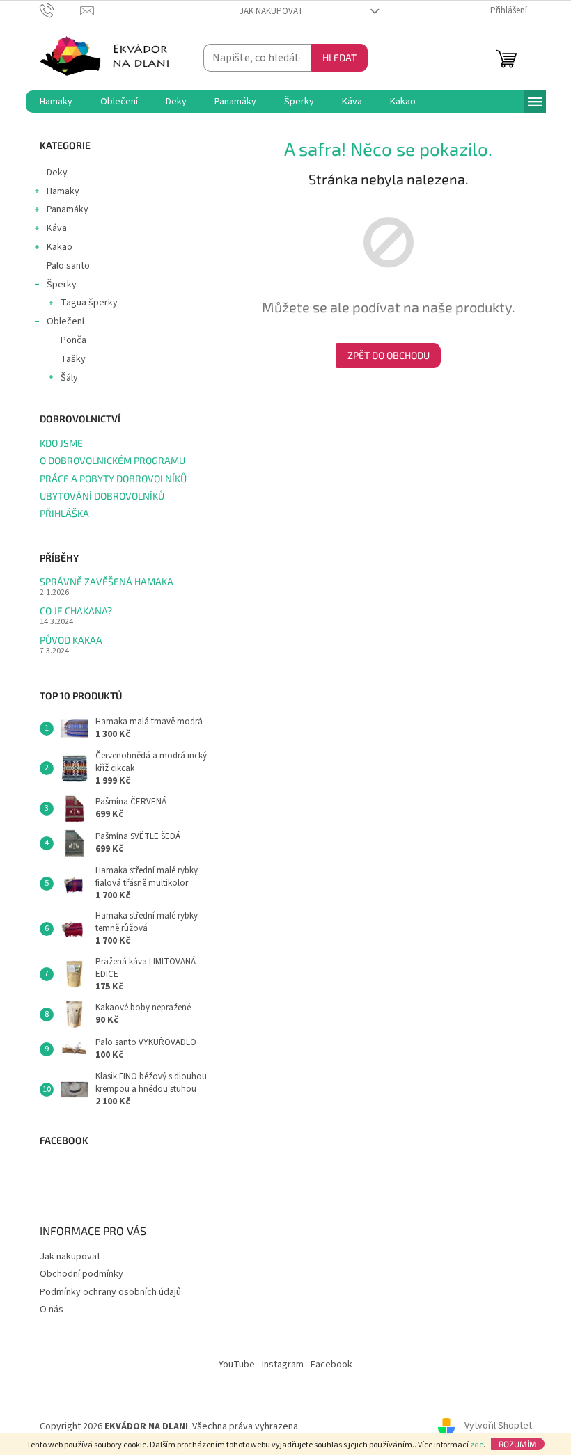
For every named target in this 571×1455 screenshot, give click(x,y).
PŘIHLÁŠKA (64, 513)
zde (476, 1445)
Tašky (73, 359)
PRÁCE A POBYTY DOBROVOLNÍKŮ (113, 478)
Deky (57, 173)
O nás (51, 1310)
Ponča (73, 340)
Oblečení (65, 321)
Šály (69, 378)
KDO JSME (61, 443)
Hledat (339, 57)
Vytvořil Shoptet (498, 1426)
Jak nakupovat (271, 11)
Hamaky (63, 191)
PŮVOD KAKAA (71, 640)
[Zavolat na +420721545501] (60, 10)
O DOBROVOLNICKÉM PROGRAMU (112, 460)
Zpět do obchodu (388, 355)
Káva (57, 228)
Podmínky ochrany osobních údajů (110, 1292)
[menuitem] (56, 101)
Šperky (62, 285)
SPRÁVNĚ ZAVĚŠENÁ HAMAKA (106, 581)
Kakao (59, 247)
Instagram (283, 1364)
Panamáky (67, 209)
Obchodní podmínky (81, 1274)
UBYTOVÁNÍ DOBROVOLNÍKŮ (102, 496)
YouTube (237, 1364)
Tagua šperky (89, 303)
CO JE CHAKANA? (76, 610)
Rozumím (518, 1444)
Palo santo (68, 266)
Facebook (331, 1364)
